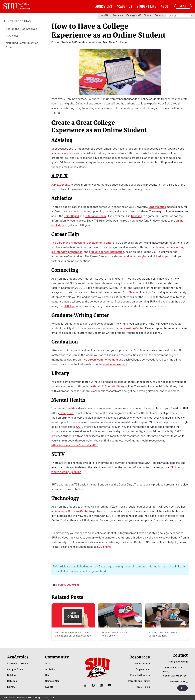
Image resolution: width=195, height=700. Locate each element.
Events (49, 686)
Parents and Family (139, 680)
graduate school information (106, 251)
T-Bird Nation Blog (17, 21)
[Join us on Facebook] (93, 685)
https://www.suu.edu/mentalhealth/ (74, 445)
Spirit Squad (71, 216)
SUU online (104, 546)
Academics (124, 6)
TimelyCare (66, 413)
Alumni (148, 15)
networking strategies (133, 256)
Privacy (37, 697)
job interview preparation (67, 251)
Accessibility (9, 697)
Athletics (50, 669)
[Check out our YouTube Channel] (109, 685)
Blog (47, 674)
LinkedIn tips (160, 256)
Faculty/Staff (133, 15)
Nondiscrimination (24, 697)
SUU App (69, 306)
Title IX (46, 697)
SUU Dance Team (95, 216)
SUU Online (73, 584)
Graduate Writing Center (129, 328)
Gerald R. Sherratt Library (108, 386)
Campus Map (52, 680)
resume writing (175, 247)
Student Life (146, 6)
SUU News (12, 35)
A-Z (53, 697)
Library (11, 686)
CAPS (79, 426)
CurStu (62, 584)
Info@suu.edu (177, 661)
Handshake (157, 247)
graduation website (115, 364)
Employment (142, 669)
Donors (159, 15)
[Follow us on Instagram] (85, 685)
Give (183, 688)
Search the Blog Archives (21, 28)
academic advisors (63, 153)
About (165, 6)
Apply (183, 6)
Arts (47, 663)
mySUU (105, 15)
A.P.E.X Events (60, 184)
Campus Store (15, 669)
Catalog (11, 674)
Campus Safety (141, 663)
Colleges (12, 680)
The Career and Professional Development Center (81, 242)
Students (118, 15)
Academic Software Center (72, 511)
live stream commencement (100, 359)
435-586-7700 (177, 681)
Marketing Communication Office (22, 45)
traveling (136, 216)
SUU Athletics (157, 206)
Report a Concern (140, 674)
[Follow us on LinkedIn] (101, 685)
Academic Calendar (18, 663)
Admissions (103, 6)
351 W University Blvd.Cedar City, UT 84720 (175, 671)
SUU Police (143, 686)
